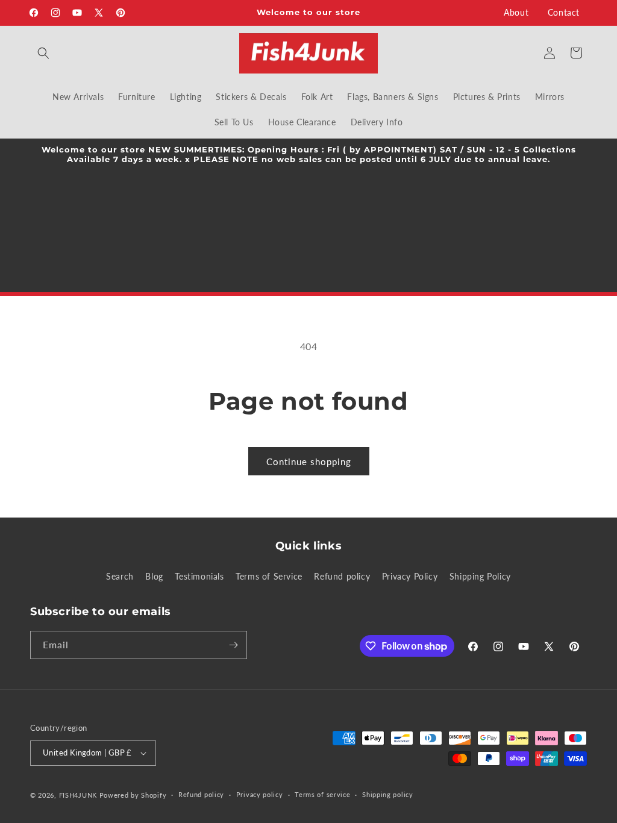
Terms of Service (269, 576)
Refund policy (342, 576)
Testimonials (199, 576)
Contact (564, 12)
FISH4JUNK (78, 795)
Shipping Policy (480, 576)
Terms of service (322, 794)
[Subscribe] (233, 645)
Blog (154, 576)
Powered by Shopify (133, 795)
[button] (43, 53)
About (516, 12)
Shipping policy (387, 794)
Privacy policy (259, 794)
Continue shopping (308, 461)
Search (120, 576)
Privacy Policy (409, 576)
